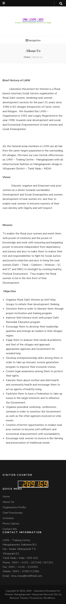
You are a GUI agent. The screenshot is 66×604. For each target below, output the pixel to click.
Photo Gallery (11, 523)
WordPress (49, 598)
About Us (8, 502)
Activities (8, 518)
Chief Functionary (13, 513)
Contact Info (10, 529)
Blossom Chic (50, 594)
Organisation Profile (14, 507)
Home (27, 57)
